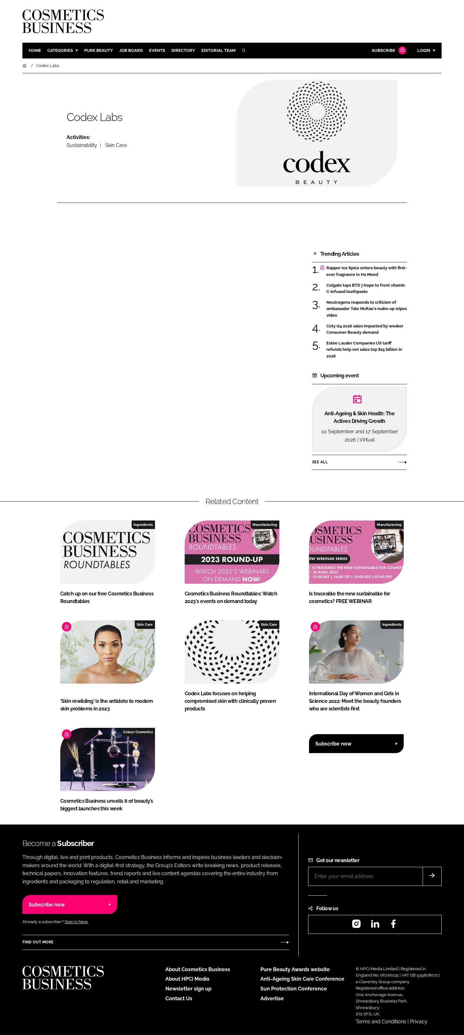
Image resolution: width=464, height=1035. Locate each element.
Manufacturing (265, 525)
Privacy (418, 1022)
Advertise (272, 998)
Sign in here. (76, 921)
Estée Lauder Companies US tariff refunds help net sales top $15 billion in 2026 (364, 349)
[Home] (24, 65)
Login (423, 50)
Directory (183, 50)
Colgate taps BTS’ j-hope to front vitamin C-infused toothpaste (365, 288)
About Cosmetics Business (197, 969)
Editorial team (218, 50)
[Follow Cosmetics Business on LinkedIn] (375, 926)
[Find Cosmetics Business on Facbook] (393, 926)
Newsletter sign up (188, 989)
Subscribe (383, 50)
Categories (60, 50)
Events (157, 50)
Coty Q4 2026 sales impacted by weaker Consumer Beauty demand (364, 329)
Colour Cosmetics (138, 732)
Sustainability (82, 145)
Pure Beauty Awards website (295, 969)
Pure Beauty (98, 50)
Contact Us (178, 998)
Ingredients (143, 525)
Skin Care (116, 145)
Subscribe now (333, 744)
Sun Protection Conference (293, 989)
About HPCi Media (187, 979)
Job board (131, 50)
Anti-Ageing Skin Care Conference (302, 979)
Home (35, 50)
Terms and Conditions (381, 1022)
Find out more (37, 942)
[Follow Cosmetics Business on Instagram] (356, 926)
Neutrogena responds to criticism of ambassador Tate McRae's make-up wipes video (366, 309)
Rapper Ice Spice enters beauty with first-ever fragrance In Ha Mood (366, 271)
